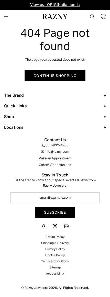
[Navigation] (6, 16)
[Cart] (103, 16)
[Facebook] (43, 228)
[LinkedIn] (66, 228)
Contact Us (55, 140)
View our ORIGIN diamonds (55, 5)
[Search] (92, 16)
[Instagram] (55, 228)
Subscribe (55, 212)
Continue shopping (55, 75)
